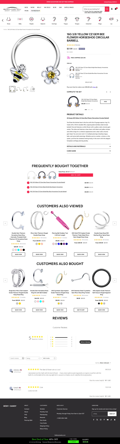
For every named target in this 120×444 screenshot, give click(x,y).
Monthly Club (44, 412)
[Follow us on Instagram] (100, 419)
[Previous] (3, 20)
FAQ (25, 414)
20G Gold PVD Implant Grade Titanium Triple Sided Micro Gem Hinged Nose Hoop (81, 235)
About (26, 412)
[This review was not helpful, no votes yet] (109, 380)
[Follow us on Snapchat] (114, 419)
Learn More (77, 70)
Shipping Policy (44, 426)
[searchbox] (15, 358)
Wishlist (42, 409)
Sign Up (112, 414)
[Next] (117, 20)
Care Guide (43, 423)
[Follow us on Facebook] (93, 419)
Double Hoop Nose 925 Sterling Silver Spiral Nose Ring (102, 235)
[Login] (112, 9)
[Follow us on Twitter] (97, 419)
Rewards (42, 417)
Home (5, 29)
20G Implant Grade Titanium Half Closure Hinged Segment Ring (101, 292)
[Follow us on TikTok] (111, 419)
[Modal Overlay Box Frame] (60, 440)
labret (89, 12)
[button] (5, 223)
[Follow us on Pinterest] (104, 419)
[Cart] (115, 9)
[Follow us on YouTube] (107, 419)
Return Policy (44, 429)
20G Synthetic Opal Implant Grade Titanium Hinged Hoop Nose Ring (60, 292)
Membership (43, 414)
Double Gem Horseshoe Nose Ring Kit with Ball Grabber (39, 292)
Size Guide (43, 420)
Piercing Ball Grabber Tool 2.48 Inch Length (60, 234)
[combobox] (33, 358)
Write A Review (85, 342)
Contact (26, 409)
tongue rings (94, 12)
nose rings (96, 11)
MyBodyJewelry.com (60, 435)
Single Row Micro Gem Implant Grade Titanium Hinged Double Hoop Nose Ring (18, 292)
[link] (13, 250)
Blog (25, 417)
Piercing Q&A (28, 420)
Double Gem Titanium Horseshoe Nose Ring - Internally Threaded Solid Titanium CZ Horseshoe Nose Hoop (18, 237)
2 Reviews (77, 45)
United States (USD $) (110, 2)
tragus (100, 12)
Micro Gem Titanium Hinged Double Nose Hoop (39, 234)
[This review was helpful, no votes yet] (105, 380)
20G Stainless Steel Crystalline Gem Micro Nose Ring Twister (80, 292)
